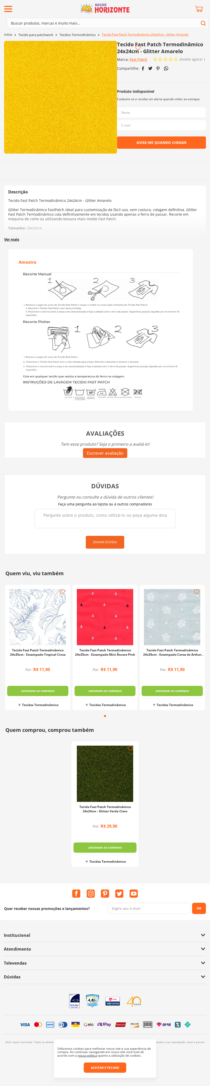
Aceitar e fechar (105, 1068)
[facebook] (143, 68)
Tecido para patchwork (35, 35)
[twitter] (150, 68)
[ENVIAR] (161, 142)
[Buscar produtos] (203, 23)
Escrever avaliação (105, 453)
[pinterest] (158, 68)
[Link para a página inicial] (8, 35)
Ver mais (11, 239)
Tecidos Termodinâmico (77, 35)
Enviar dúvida (105, 542)
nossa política (87, 1055)
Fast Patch (138, 59)
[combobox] (107, 23)
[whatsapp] (166, 68)
